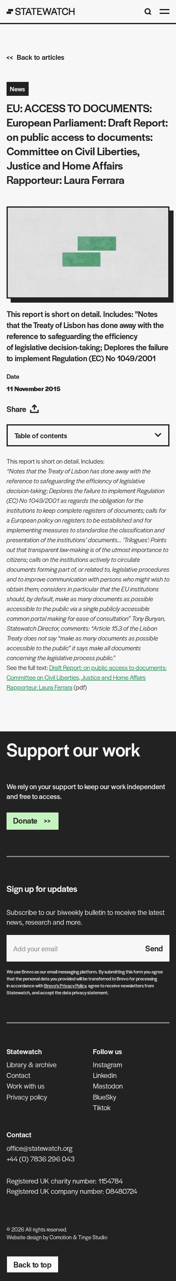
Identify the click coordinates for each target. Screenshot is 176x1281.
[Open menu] (164, 11)
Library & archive (31, 1064)
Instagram (107, 1064)
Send (154, 948)
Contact (18, 1075)
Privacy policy (27, 1097)
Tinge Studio (92, 1237)
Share (16, 408)
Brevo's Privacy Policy (65, 985)
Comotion (61, 1237)
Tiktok (102, 1107)
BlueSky (104, 1097)
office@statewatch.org (39, 1148)
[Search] (147, 11)
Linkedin (105, 1075)
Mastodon (108, 1086)
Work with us (26, 1086)
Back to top (33, 1264)
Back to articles (40, 57)
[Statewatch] (41, 11)
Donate (25, 820)
